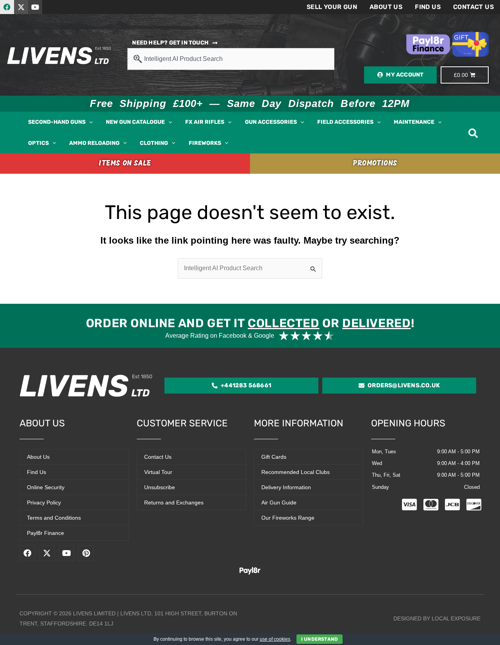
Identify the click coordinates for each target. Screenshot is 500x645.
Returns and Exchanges (174, 502)
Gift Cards (273, 457)
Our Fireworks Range (287, 518)
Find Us (428, 7)
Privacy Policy (44, 502)
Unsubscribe (159, 487)
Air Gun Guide (278, 502)
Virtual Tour (158, 472)
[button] (89, 122)
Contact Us (473, 7)
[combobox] (230, 59)
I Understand (319, 639)
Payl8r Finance (45, 533)
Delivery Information (286, 487)
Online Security (45, 487)
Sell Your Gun (332, 7)
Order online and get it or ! (250, 323)
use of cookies (275, 639)
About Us (386, 7)
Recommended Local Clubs (295, 472)
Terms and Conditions (54, 518)
